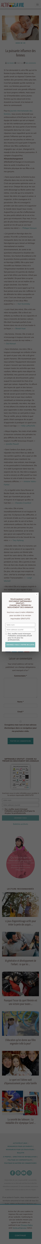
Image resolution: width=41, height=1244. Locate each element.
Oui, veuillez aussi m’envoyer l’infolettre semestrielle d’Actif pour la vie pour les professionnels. (20, 637)
